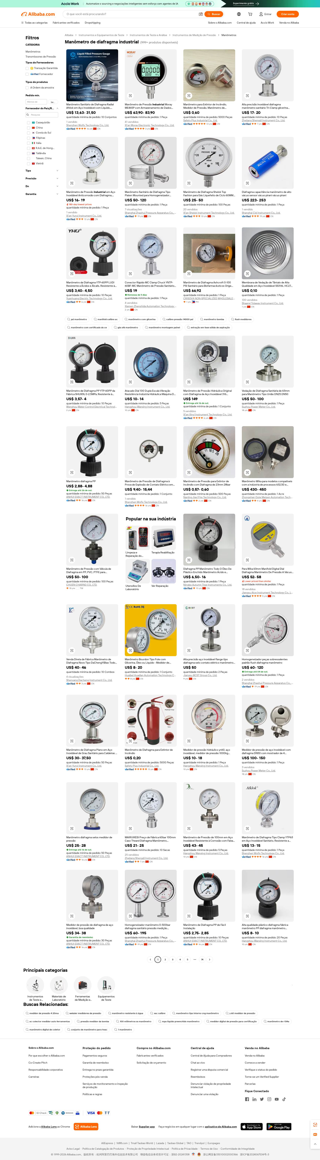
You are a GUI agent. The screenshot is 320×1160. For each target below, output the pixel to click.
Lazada (160, 1143)
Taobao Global (175, 1143)
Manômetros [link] (228, 35)
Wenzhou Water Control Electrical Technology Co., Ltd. (92, 406)
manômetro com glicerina (142, 319)
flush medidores (243, 319)
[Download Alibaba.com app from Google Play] (278, 1126)
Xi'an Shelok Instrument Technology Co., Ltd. (208, 212)
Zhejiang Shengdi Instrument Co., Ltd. (263, 120)
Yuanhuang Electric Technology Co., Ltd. (89, 298)
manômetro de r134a (278, 1021)
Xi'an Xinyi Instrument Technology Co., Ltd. (207, 414)
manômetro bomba (214, 319)
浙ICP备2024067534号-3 (254, 1154)
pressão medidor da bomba (95, 1021)
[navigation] (41, 497)
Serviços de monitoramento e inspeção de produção (105, 1085)
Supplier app (147, 1126)
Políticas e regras (92, 1094)
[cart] (251, 14)
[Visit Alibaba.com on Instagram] (269, 1099)
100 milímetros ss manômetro (135, 1021)
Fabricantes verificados (150, 1055)
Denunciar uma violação (204, 1094)
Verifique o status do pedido (261, 1069)
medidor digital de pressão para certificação (233, 1021)
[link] (315, 1125)
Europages (214, 1143)
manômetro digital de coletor (44, 1029)
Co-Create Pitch (38, 1062)
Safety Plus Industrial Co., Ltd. (200, 120)
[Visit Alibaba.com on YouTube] (276, 1099)
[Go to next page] (209, 959)
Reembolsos (198, 1076)
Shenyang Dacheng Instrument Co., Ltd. (89, 680)
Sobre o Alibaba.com (41, 1047)
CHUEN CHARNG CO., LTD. (81, 584)
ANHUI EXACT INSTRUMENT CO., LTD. (88, 496)
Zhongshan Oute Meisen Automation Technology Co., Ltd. (268, 497)
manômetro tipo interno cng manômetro (197, 1013)
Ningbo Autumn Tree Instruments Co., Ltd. (207, 584)
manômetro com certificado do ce (89, 327)
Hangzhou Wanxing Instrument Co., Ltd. (147, 406)
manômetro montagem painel (164, 327)
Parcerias (250, 1083)
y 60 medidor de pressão (242, 1013)
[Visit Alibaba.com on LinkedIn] (254, 1099)
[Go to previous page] (150, 959)
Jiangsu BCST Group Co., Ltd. (200, 675)
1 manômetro (125, 1029)
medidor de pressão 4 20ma (44, 1013)
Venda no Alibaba (254, 1055)
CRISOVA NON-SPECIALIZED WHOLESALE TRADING (209, 298)
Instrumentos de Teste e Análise (148, 35)
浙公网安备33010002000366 (220, 1154)
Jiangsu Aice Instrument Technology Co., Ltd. (268, 592)
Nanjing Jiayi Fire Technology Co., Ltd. (204, 497)
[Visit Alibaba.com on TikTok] (284, 1099)
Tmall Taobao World (142, 1143)
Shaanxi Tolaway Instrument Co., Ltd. (263, 303)
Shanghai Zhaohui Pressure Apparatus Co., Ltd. (151, 212)
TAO (188, 1143)
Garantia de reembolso (96, 1062)
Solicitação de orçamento (151, 1062)
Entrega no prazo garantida (98, 1069)
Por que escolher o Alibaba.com (47, 1055)
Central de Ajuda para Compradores (211, 1055)
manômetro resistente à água (127, 1013)
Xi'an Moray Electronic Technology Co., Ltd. (149, 125)
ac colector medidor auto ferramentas (49, 1021)
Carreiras (34, 1076)
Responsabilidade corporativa (46, 1069)
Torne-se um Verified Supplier (262, 1076)
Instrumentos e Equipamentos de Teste (101, 35)
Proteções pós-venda (95, 1076)
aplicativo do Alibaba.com (221, 1126)
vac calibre (159, 1013)
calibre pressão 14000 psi (179, 319)
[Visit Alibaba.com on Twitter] (262, 1099)
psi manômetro (79, 319)
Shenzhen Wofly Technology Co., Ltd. (87, 125)
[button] (201, 14)
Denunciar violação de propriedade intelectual (211, 1085)
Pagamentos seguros (95, 1055)
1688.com (122, 1143)
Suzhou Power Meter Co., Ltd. (259, 406)
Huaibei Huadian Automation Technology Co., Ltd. (151, 675)
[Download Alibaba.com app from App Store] (252, 1126)
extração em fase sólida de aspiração (210, 327)
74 (202, 959)
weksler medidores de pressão (85, 1013)
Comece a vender (255, 1062)
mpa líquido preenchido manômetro (180, 1021)
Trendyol (199, 1143)
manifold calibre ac (108, 319)
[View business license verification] (193, 1154)
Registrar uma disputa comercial (209, 1069)
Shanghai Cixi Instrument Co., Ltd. (261, 212)
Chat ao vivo (198, 1062)
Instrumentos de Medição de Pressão (194, 35)
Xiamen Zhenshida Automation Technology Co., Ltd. (151, 306)
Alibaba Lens (49, 1126)
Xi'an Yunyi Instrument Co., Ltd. (84, 215)
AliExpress (107, 1143)
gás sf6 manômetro (128, 327)
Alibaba (69, 35)
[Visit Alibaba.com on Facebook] (247, 1099)
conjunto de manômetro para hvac (89, 1029)
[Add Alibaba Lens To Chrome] (86, 1126)
